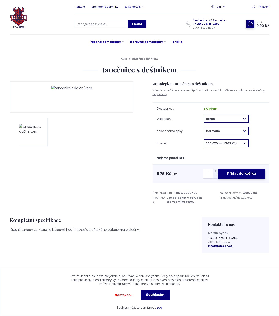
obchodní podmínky (104, 6)
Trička (177, 42)
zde (159, 307)
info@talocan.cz (220, 245)
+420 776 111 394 (206, 24)
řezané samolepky (105, 42)
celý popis (160, 94)
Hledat (137, 24)
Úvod (124, 58)
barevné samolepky (146, 42)
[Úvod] (38, 17)
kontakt (80, 6)
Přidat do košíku (241, 173)
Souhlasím (155, 295)
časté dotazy (132, 6)
